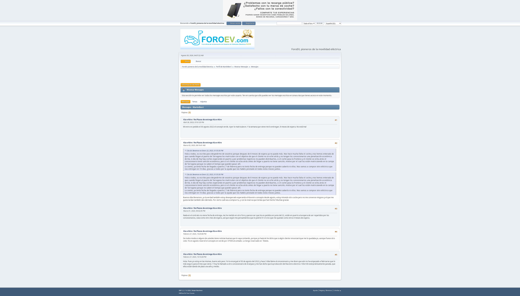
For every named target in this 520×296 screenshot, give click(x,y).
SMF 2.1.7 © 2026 (185, 290)
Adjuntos (203, 101)
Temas (194, 101)
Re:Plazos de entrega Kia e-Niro (208, 119)
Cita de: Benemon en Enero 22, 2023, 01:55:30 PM (205, 150)
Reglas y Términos (325, 290)
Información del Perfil (190, 85)
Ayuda (315, 290)
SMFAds (181, 293)
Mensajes (185, 101)
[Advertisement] (260, 76)
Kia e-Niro (187, 119)
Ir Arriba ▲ (337, 290)
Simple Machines (197, 290)
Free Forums (190, 293)
